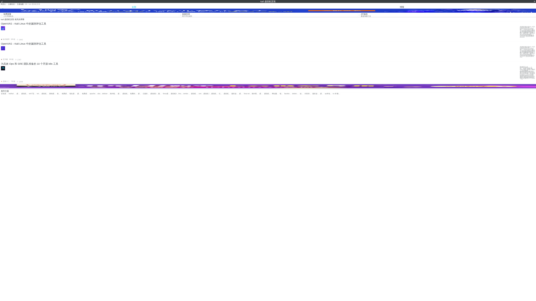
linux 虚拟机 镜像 (180, 93)
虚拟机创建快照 (140, 93)
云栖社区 (11, 4)
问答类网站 (308, 93)
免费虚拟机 (65, 93)
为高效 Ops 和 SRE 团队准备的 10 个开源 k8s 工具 (29, 63)
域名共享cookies (282, 93)
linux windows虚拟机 (248, 93)
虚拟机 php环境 (195, 93)
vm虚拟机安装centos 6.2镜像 (39, 93)
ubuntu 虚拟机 (99, 93)
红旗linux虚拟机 (221, 93)
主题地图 (20, 4)
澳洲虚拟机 (53, 93)
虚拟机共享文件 (126, 93)
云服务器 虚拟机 (146, 93)
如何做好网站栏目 (302, 93)
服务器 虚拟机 (160, 93)
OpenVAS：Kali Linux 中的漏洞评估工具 (23, 23)
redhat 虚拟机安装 (12, 93)
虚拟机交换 (79, 93)
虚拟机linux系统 (154, 93)
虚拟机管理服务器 (241, 93)
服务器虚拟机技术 (235, 93)
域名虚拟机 (73, 93)
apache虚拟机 (93, 93)
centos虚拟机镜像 (201, 93)
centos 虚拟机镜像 (187, 93)
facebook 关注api (288, 93)
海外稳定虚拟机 (114, 93)
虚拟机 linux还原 (207, 93)
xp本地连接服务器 (328, 93)
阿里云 (3, 4)
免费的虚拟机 (134, 93)
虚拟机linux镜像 (174, 93)
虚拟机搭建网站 (120, 93)
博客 (402, 7)
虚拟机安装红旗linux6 (25, 93)
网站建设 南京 (276, 93)
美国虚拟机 (59, 93)
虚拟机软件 (45, 93)
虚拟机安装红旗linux (18, 93)
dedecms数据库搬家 (296, 93)
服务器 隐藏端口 (316, 93)
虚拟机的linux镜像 (268, 93)
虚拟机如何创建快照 (227, 93)
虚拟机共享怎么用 (215, 93)
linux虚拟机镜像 (167, 93)
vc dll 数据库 (336, 93)
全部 (134, 7)
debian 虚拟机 (106, 93)
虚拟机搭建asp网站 (261, 93)
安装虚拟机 (5, 93)
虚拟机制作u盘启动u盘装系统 (322, 93)
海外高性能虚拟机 (255, 93)
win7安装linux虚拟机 (33, 93)
